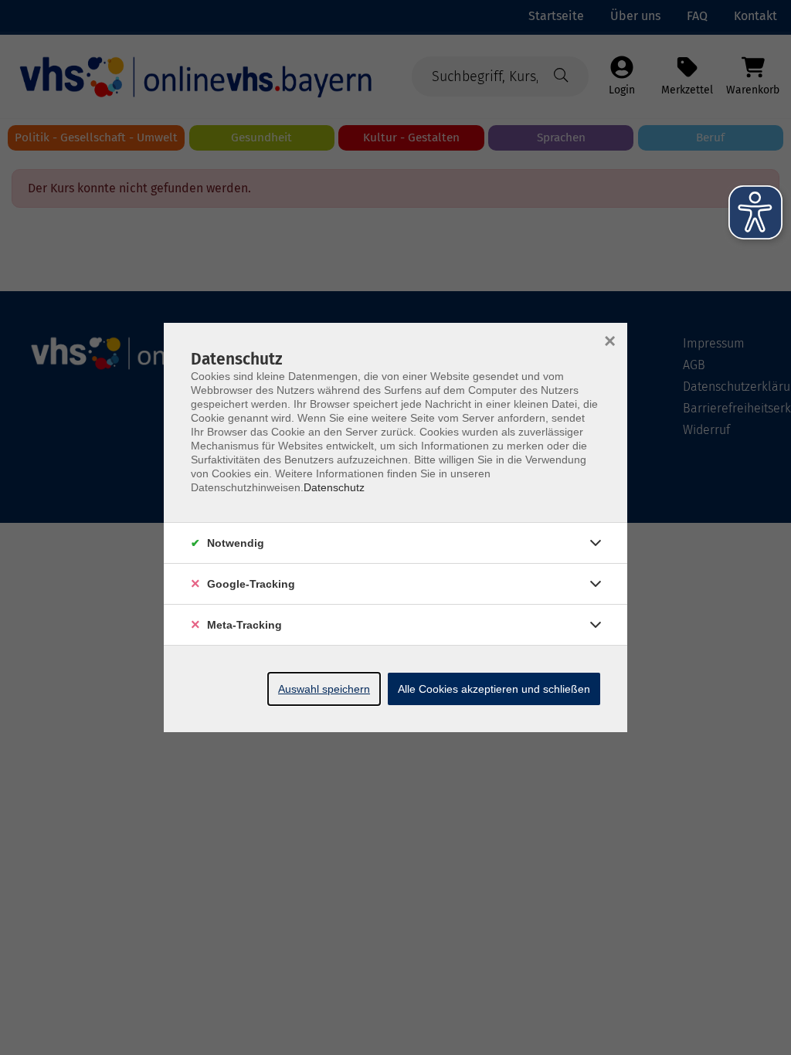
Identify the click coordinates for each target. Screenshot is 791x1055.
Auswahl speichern (324, 689)
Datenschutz (334, 487)
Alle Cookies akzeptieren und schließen (494, 689)
